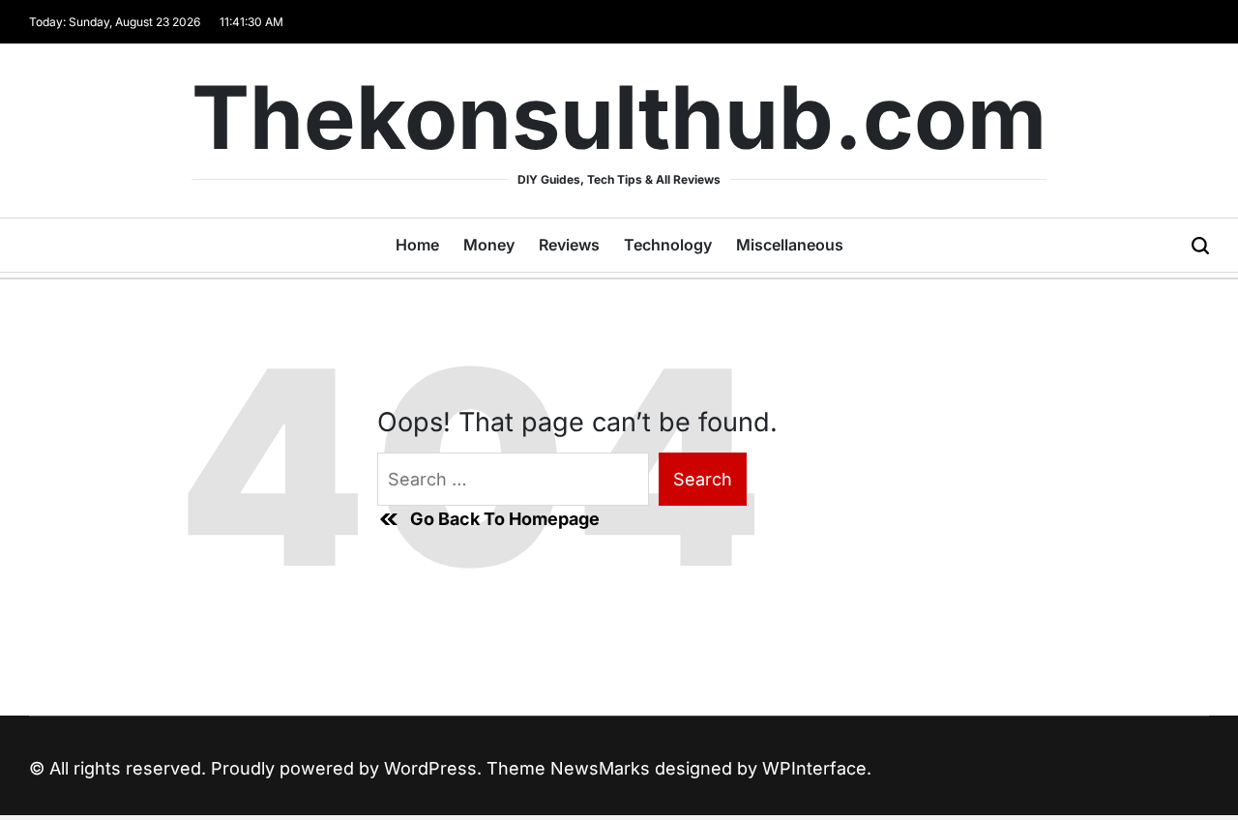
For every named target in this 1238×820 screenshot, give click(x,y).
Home (417, 244)
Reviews (569, 244)
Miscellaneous (789, 244)
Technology (668, 244)
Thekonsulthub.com (619, 117)
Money (489, 244)
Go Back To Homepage (505, 519)
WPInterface (814, 768)
